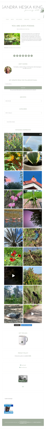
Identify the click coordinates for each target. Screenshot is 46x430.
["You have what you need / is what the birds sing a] (32, 295)
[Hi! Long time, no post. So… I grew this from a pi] (32, 199)
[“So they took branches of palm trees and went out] (13, 237)
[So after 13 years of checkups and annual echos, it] (13, 199)
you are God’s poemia (23, 26)
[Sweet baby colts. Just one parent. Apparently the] (32, 256)
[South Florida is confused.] (32, 275)
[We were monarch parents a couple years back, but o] (13, 161)
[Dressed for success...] (32, 237)
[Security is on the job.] (32, 180)
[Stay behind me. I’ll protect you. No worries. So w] (32, 314)
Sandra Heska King (23, 11)
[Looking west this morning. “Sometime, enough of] (13, 180)
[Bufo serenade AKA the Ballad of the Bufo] (13, 275)
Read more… (29, 68)
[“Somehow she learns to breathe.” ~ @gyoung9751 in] (13, 295)
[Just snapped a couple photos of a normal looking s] (32, 218)
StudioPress (22, 423)
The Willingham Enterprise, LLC (25, 422)
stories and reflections (17, 47)
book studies (11, 47)
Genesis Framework (37, 422)
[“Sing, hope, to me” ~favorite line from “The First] (13, 256)
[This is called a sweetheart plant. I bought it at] (32, 161)
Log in (25, 423)
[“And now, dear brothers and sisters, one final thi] (13, 142)
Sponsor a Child (8, 403)
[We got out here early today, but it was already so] (13, 218)
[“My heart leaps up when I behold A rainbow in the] (32, 142)
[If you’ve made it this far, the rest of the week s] (13, 314)
